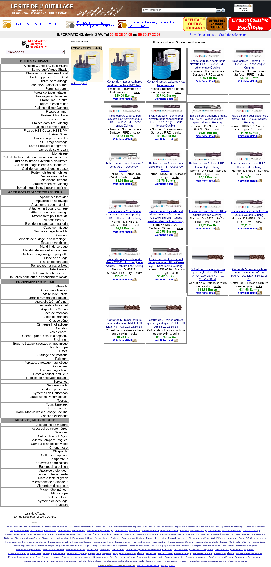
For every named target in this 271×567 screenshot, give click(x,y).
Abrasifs (62, 286)
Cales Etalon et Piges (53, 436)
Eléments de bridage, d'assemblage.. (42, 239)
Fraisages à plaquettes (52, 96)
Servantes (60, 381)
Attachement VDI (56, 220)
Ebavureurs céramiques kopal (47, 73)
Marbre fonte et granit (53, 478)
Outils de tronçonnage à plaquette (44, 254)
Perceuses (60, 366)
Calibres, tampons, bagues (49, 440)
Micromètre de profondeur (50, 482)
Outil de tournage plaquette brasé (45, 168)
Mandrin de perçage (54, 246)
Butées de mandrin (54, 317)
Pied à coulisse (57, 497)
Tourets (62, 400)
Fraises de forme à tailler (50, 126)
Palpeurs (61, 358)
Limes (63, 351)
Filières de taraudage (53, 81)
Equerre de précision (53, 466)
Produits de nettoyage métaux (47, 377)
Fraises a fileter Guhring (51, 107)
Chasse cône (58, 320)
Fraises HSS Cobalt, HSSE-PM (46, 130)
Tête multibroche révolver (50, 273)
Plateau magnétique (54, 370)
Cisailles (62, 328)
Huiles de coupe (56, 347)
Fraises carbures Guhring (50, 123)
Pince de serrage (56, 258)
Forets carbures (57, 88)
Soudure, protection (54, 389)
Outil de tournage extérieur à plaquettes (41, 161)
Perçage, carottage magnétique (46, 362)
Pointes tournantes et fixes (49, 265)
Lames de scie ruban (53, 149)
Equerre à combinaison (52, 463)
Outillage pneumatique (52, 355)
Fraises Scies (58, 134)
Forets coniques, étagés (50, 92)
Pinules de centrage (54, 261)
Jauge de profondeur (53, 470)
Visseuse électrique (54, 416)
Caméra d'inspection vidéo (49, 444)
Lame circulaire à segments (48, 146)
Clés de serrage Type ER (50, 231)
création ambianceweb (148, 565)
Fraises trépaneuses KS (51, 138)
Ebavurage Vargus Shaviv (50, 69)
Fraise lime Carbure (54, 100)
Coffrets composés (54, 455)
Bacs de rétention (55, 313)
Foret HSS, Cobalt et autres (48, 85)
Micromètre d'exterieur (52, 485)
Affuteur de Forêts (55, 294)
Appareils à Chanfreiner (51, 301)
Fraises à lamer (57, 111)
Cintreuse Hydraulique (52, 324)
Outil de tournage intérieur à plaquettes (41, 165)
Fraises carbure (57, 119)
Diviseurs (61, 235)
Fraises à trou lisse (54, 115)
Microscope (59, 493)
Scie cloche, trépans (53, 180)
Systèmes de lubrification (50, 393)
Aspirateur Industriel (54, 305)
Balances (61, 432)
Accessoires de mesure (51, 424)
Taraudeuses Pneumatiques (48, 397)
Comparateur (58, 459)
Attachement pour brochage (48, 208)
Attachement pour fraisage (49, 212)
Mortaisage (60, 153)
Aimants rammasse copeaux (48, 297)
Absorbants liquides (54, 290)
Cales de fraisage (55, 227)
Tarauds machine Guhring (50, 184)
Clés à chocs (58, 332)
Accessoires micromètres (50, 428)
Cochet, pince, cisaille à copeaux (45, 336)
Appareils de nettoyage (52, 201)
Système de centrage (53, 501)
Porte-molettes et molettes (49, 172)
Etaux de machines (54, 242)
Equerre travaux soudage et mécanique (40, 343)
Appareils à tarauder (54, 197)
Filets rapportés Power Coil (49, 77)
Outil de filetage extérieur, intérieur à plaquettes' (35, 157)
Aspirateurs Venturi (54, 309)
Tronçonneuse (58, 408)
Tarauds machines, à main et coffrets (42, 187)
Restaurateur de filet (54, 176)
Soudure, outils (57, 385)
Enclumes (61, 339)
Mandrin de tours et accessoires (45, 250)
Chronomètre (58, 447)
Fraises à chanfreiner (53, 104)
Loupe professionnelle (52, 474)
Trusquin (62, 504)
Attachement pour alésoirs (49, 204)
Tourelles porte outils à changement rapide (39, 277)
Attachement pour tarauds (50, 216)
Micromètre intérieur (54, 489)
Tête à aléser (59, 269)
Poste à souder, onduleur (50, 374)
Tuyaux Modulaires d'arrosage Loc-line (41, 412)
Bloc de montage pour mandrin (46, 223)
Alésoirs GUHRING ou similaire (46, 66)
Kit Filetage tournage (53, 142)
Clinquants (60, 451)
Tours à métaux (57, 404)
